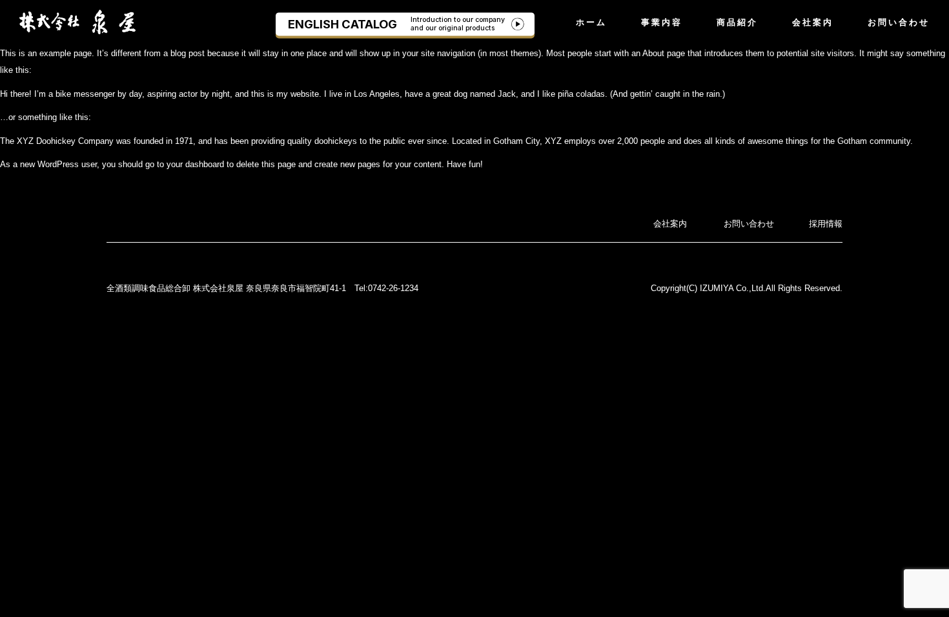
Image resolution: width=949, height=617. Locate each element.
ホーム (591, 22)
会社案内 (812, 22)
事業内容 (661, 22)
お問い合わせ (899, 22)
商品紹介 (737, 22)
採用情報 (825, 223)
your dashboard (195, 164)
